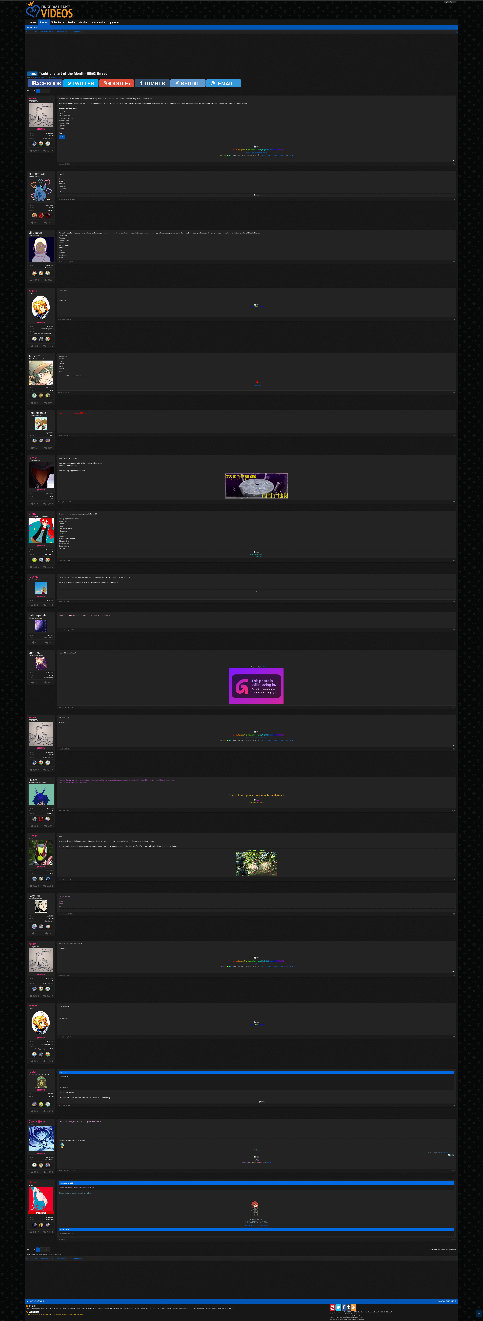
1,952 (50, 885)
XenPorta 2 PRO (32, 1254)
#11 (453, 708)
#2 (454, 199)
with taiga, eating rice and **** (43, 333)
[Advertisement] (241, 53)
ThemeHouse (358, 1316)
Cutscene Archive (36, 1314)
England (50, 210)
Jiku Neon (35, 233)
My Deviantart (258, 152)
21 (49, 933)
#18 (453, 1105)
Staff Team (72, 1314)
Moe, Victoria (49, 268)
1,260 (50, 503)
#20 (453, 1240)
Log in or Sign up (449, 2)
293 (50, 682)
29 (49, 642)
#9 (454, 601)
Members (84, 22)
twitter (259, 385)
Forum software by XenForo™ (347, 1312)
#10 (453, 630)
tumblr (255, 385)
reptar (60, 1105)
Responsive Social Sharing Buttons (340, 1319)
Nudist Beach (49, 1160)
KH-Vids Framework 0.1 (343, 1314)
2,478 (50, 1232)
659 (50, 826)
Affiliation (80, 1314)
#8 (454, 560)
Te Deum (34, 356)
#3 (454, 262)
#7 (454, 502)
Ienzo (54, 77)
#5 (454, 392)
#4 (454, 319)
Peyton (60, 601)
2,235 (50, 1111)
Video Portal (58, 22)
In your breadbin (48, 138)
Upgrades (114, 22)
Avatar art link (250, 152)
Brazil (51, 499)
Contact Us (444, 1301)
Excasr (60, 502)
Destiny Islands (48, 678)
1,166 (50, 1172)
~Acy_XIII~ (35, 896)
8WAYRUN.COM (56, 1254)
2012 (261, 155)
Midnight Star (38, 174)
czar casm (50, 1099)
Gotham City (49, 554)
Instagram (268, 1162)
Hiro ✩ (60, 879)
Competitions (40, 77)
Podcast (64, 1314)
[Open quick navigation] (457, 32)
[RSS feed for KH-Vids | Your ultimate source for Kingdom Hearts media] (353, 1307)
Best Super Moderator (250, 1225)
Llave (60, 1240)
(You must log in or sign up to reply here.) (443, 1250)
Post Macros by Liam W (378, 1312)
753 (50, 222)
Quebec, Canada (48, 921)
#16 (453, 975)
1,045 (50, 346)
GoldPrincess (264, 667)
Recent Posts (32, 27)
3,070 (50, 150)
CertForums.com (358, 1319)
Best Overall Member (262, 1225)
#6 (454, 435)
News (28, 1314)
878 (50, 280)
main (67, 375)
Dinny (60, 560)
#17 (453, 1037)
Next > (47, 91)
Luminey (34, 653)
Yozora (60, 319)
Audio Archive (47, 1314)
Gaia (51, 435)
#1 (454, 164)
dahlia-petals (37, 615)
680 (50, 402)
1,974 (50, 605)
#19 (453, 1171)
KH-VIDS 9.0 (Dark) (36, 1301)
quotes (78, 375)
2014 (275, 155)
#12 (453, 749)
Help (453, 1301)
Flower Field (49, 813)
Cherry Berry (62, 1171)
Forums (44, 22)
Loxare (33, 780)
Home (33, 22)
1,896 (50, 567)
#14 (453, 879)
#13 (453, 810)
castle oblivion (48, 638)
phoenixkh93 (37, 413)
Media (71, 22)
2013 (268, 155)
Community (98, 22)
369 (50, 447)
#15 (453, 914)
